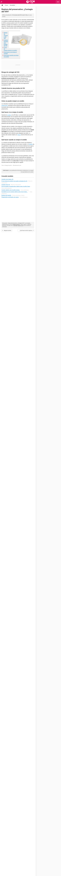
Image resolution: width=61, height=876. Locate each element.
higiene (31, 144)
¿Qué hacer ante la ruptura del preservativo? (26, 231)
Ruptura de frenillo (6, 195)
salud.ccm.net (20, 225)
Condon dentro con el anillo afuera (10, 190)
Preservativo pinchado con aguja (10, 197)
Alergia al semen (7, 230)
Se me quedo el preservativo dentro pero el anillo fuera (15, 186)
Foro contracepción (6, 188)
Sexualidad (12, 5)
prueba (9, 115)
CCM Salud (15, 225)
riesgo (19, 134)
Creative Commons (16, 224)
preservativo (4, 105)
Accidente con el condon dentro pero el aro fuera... (14, 191)
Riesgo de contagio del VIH (6, 35)
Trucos (6, 5)
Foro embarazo (25, 190)
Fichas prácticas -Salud (18, 195)
